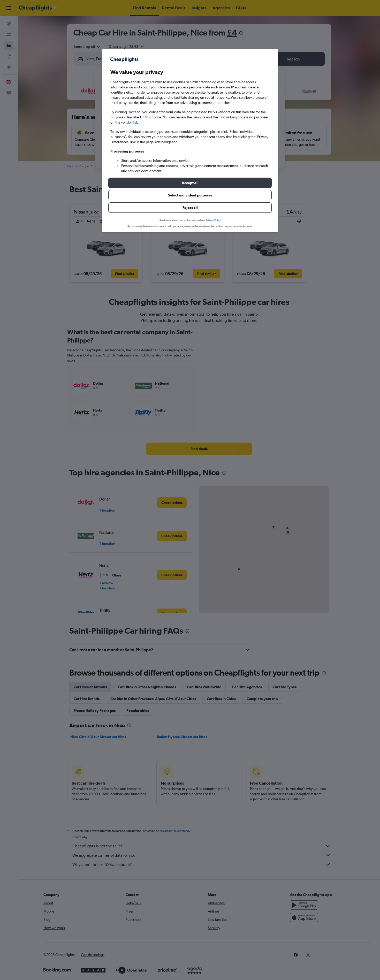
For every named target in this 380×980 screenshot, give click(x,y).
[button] (190, 183)
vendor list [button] (129, 122)
